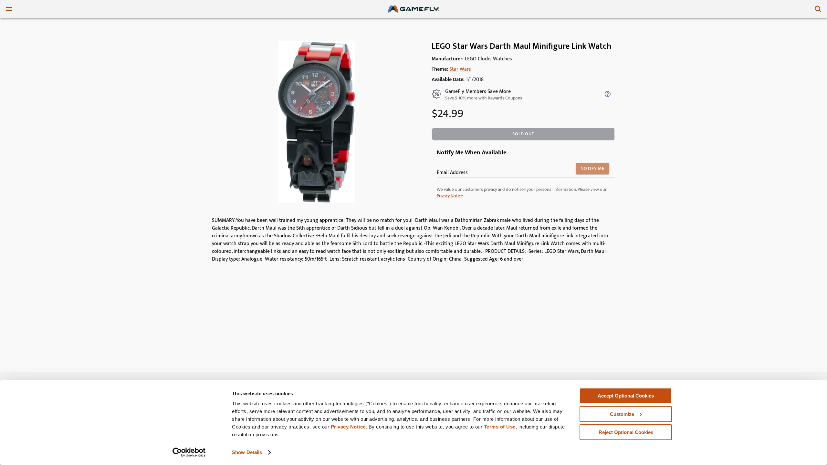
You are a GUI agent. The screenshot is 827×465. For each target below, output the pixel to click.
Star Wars (460, 69)
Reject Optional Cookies (626, 432)
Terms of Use (500, 426)
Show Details (247, 452)
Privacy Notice (348, 426)
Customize (622, 414)
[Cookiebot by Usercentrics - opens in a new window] (189, 452)
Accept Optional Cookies (626, 395)
